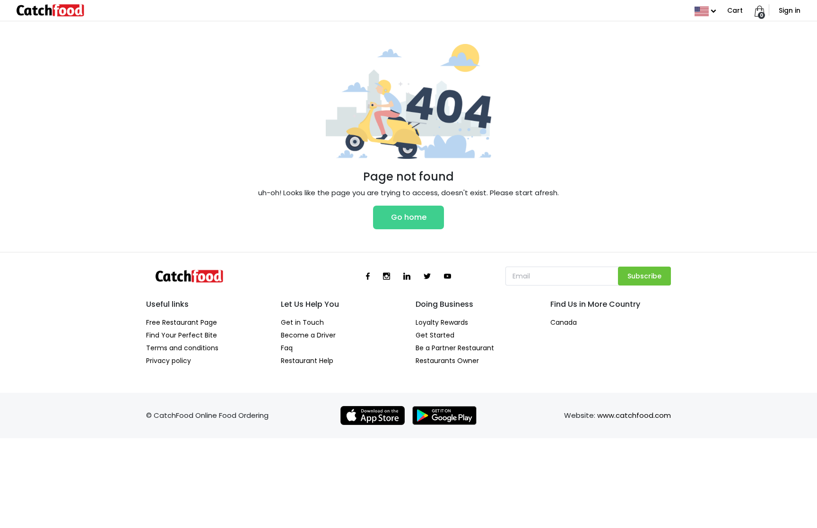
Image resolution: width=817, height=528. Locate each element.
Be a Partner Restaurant (455, 348)
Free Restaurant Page (181, 322)
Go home (408, 217)
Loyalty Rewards (442, 322)
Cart (735, 10)
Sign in (789, 10)
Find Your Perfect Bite (181, 335)
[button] (705, 10)
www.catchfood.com (634, 415)
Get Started (435, 335)
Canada (563, 322)
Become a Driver (308, 335)
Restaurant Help (307, 360)
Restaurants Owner (447, 360)
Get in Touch (302, 322)
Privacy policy (168, 360)
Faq (287, 348)
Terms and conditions (182, 348)
